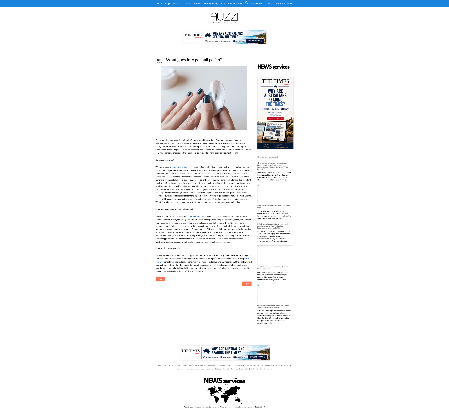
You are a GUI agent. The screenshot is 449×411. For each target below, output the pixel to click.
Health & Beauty (211, 3)
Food (223, 3)
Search (170, 365)
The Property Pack (284, 3)
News (270, 3)
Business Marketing (268, 365)
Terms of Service (182, 369)
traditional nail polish (196, 216)
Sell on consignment (222, 369)
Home (159, 3)
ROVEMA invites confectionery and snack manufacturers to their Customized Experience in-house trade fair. (272, 226)
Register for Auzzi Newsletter (205, 365)
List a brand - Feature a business (202, 369)
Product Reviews (238, 365)
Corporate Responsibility (239, 369)
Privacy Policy (188, 365)
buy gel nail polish (179, 167)
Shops (167, 3)
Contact (178, 365)
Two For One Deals (253, 365)
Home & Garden (235, 3)
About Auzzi (162, 365)
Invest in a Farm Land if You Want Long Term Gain (273, 206)
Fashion (197, 3)
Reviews (176, 3)
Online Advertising (257, 369)
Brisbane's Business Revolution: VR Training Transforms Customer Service (273, 306)
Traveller (187, 3)
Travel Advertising (224, 365)
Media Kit (269, 369)
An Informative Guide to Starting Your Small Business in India (273, 268)
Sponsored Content (284, 365)
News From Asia (258, 3)
